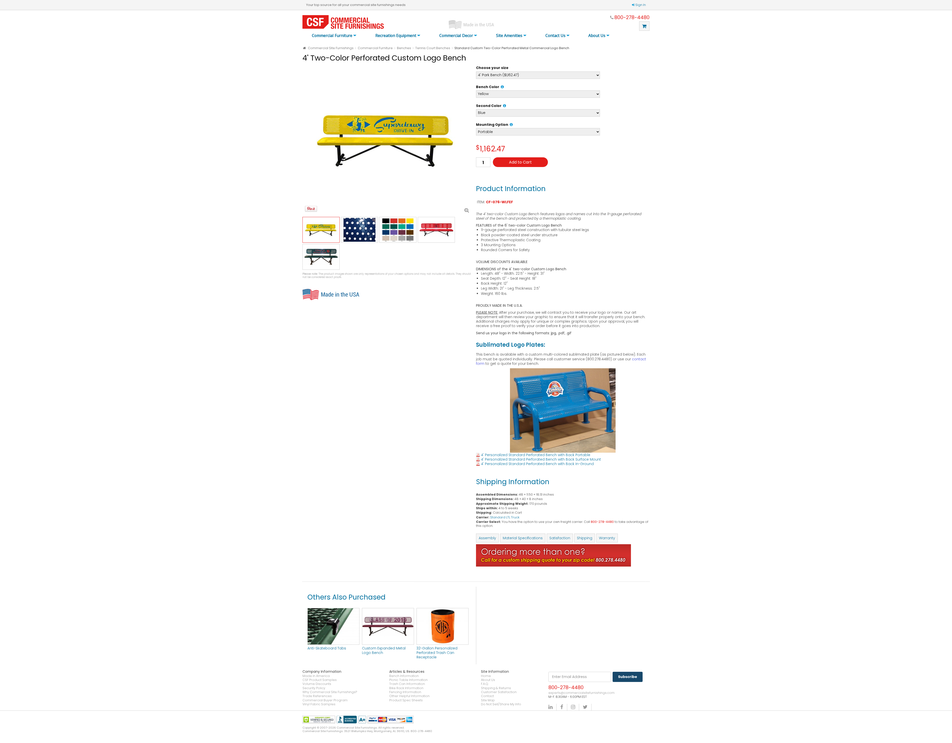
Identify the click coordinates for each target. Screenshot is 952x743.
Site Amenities (509, 36)
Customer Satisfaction (499, 692)
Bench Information (404, 676)
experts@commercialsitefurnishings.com (581, 693)
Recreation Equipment (395, 36)
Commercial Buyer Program (325, 700)
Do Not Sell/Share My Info (501, 704)
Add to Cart (520, 162)
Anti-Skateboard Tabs (326, 648)
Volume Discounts (316, 684)
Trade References (317, 696)
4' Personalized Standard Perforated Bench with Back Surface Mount (541, 459)
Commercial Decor (456, 36)
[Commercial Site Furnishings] (343, 22)
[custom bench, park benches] (388, 610)
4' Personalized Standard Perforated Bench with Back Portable (535, 455)
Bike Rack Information (406, 688)
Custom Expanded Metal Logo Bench (384, 650)
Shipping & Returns (496, 688)
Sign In (640, 5)
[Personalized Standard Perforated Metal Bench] (386, 140)
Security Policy (313, 688)
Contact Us (555, 36)
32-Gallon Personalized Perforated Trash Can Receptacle (436, 653)
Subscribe (627, 676)
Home (486, 676)
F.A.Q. (485, 684)
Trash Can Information (407, 684)
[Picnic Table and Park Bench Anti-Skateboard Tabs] (333, 610)
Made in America (316, 676)
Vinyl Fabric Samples (318, 704)
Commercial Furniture (332, 36)
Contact (487, 696)
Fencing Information (405, 692)
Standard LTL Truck (504, 517)
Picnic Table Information (408, 680)
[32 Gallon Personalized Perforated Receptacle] (442, 610)
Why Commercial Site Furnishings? (329, 692)
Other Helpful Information (409, 696)
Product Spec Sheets (406, 700)
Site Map (488, 700)
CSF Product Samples (319, 680)
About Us (596, 36)
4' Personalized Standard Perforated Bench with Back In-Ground (537, 464)
